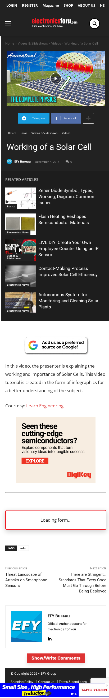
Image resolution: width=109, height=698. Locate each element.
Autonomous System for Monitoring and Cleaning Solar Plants (68, 300)
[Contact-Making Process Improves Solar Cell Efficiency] (20, 276)
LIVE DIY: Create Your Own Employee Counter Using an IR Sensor (68, 248)
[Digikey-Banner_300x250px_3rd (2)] (56, 481)
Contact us (46, 682)
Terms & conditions (73, 682)
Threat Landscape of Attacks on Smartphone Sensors (26, 580)
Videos (56, 43)
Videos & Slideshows (33, 43)
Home (9, 43)
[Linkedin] (50, 638)
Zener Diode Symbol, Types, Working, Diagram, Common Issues (66, 196)
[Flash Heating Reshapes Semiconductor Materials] (20, 224)
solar (23, 548)
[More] (88, 118)
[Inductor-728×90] (54, 695)
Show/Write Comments (55, 658)
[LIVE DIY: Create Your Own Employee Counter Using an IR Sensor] (20, 250)
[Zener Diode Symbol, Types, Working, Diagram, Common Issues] (20, 198)
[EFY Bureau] (10, 161)
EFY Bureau (22, 161)
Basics (12, 133)
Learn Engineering (44, 406)
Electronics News (18, 232)
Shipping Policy (22, 682)
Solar (24, 133)
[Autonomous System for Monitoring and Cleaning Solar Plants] (20, 302)
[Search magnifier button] (94, 23)
